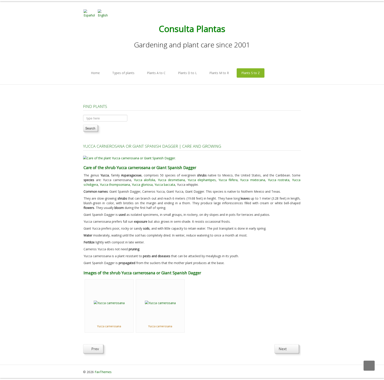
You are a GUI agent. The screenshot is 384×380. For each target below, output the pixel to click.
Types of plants (123, 73)
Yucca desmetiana (171, 180)
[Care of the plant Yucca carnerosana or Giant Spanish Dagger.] (129, 158)
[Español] (90, 13)
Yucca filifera (228, 180)
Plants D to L (187, 73)
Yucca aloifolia (144, 180)
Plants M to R (219, 73)
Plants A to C (156, 73)
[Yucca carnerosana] (109, 302)
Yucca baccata (164, 184)
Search (90, 128)
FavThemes (103, 372)
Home (95, 73)
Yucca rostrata (279, 180)
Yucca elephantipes (202, 180)
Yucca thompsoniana (115, 184)
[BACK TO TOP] (369, 366)
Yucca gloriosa (142, 184)
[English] (104, 13)
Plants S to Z (250, 73)
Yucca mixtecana (252, 180)
